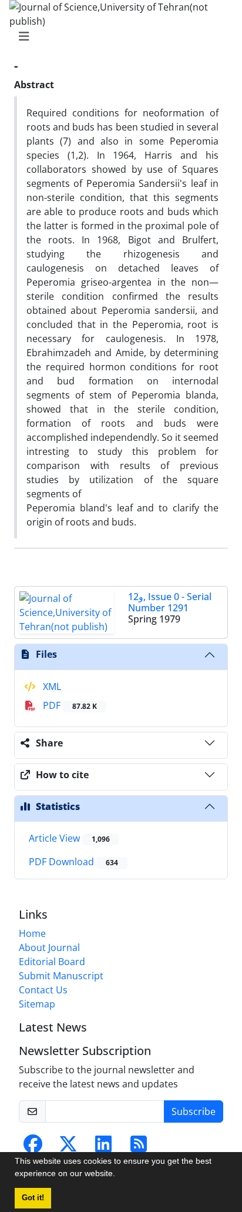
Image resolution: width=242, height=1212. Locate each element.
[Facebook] (33, 1147)
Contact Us (43, 989)
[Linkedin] (103, 1147)
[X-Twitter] (68, 1147)
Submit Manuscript (61, 975)
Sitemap (37, 1003)
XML (51, 686)
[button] (119, 1175)
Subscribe (194, 1111)
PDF (69, 705)
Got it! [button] (33, 1198)
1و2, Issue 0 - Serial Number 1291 (169, 602)
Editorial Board (52, 961)
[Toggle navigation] (117, 36)
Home (32, 933)
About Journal (49, 947)
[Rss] (139, 1147)
